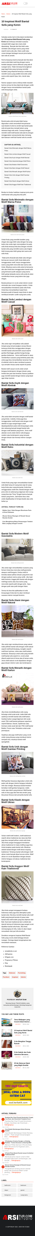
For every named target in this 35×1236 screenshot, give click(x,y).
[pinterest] (15, 983)
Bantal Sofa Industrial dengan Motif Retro (17, 161)
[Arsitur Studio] (9, 4)
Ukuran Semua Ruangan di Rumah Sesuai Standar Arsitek (16, 517)
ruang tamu (24, 1195)
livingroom (8, 1195)
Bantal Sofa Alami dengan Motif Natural (16, 168)
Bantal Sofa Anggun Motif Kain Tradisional (17, 184)
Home (3, 14)
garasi (22, 1190)
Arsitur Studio (24, 1227)
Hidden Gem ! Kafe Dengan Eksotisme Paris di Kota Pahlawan (16, 511)
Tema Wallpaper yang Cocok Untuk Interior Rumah (22, 1021)
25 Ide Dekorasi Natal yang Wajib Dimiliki (22, 1064)
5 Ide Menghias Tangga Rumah (22, 1042)
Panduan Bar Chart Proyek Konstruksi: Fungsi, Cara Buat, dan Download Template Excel (19, 1118)
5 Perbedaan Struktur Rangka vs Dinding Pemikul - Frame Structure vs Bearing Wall (18, 1141)
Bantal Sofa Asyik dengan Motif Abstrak (16, 157)
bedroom (23, 1185)
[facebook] (3, 983)
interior (8, 14)
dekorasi (12, 973)
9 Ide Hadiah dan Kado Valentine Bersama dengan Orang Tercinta (22, 1053)
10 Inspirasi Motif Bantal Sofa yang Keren (23, 1032)
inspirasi (15, 977)
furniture (6, 977)
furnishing (21, 973)
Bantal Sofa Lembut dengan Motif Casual (17, 154)
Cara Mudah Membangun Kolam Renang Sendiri (17, 1130)
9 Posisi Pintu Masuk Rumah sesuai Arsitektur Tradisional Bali (19, 1153)
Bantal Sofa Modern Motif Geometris (16, 164)
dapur (6, 1190)
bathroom (7, 1185)
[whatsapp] (11, 983)
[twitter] (7, 983)
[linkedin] (18, 983)
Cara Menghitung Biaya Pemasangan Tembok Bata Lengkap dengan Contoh (17, 522)
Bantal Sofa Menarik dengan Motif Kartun (17, 171)
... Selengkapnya (13, 1136)
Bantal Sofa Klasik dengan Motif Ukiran (16, 181)
